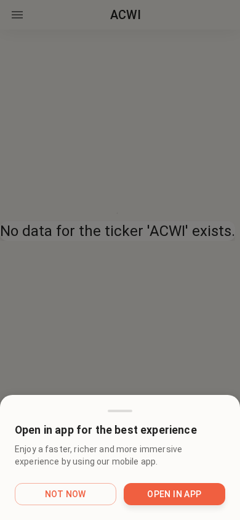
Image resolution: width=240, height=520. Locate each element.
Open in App (174, 494)
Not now (65, 494)
